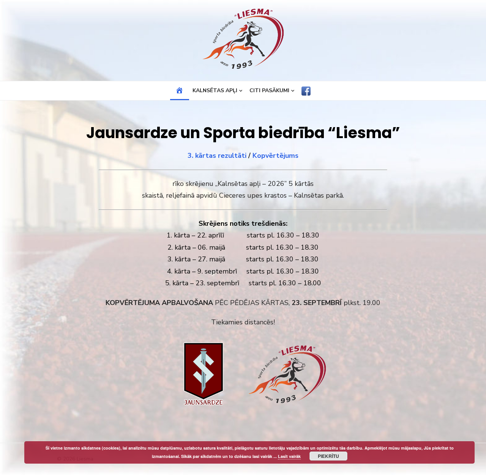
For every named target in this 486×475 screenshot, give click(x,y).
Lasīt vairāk (289, 456)
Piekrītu (328, 456)
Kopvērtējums (275, 155)
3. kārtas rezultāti (217, 155)
